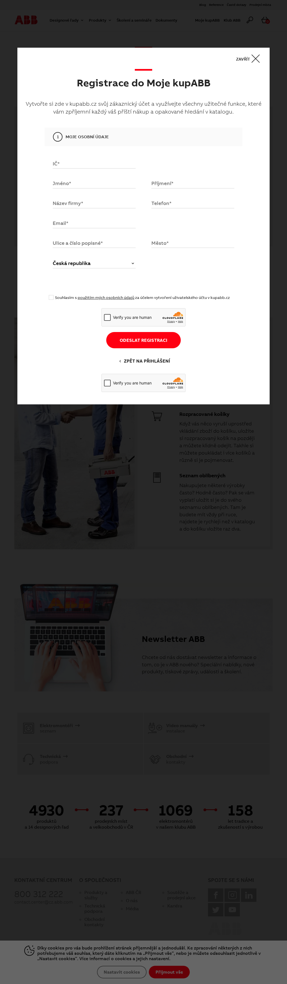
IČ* (56, 163)
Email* (60, 223)
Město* (160, 243)
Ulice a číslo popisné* (78, 243)
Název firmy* (68, 203)
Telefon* (161, 203)
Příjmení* (162, 183)
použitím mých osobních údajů (106, 297)
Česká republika (72, 263)
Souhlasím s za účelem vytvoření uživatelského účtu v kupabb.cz (142, 297)
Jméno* (62, 183)
